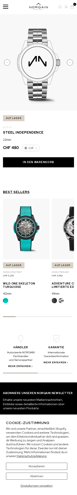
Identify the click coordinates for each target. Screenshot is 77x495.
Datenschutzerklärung (32, 456)
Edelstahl (61, 300)
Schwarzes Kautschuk (54, 300)
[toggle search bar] (60, 7)
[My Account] (66, 7)
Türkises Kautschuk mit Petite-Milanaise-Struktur (5, 300)
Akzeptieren (36, 466)
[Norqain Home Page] (38, 7)
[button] (7, 62)
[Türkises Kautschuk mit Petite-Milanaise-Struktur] (5, 300)
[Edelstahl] (61, 300)
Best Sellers (16, 192)
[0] (72, 7)
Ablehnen (36, 476)
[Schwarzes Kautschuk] (54, 300)
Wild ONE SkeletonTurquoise (19, 285)
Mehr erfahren (19, 366)
